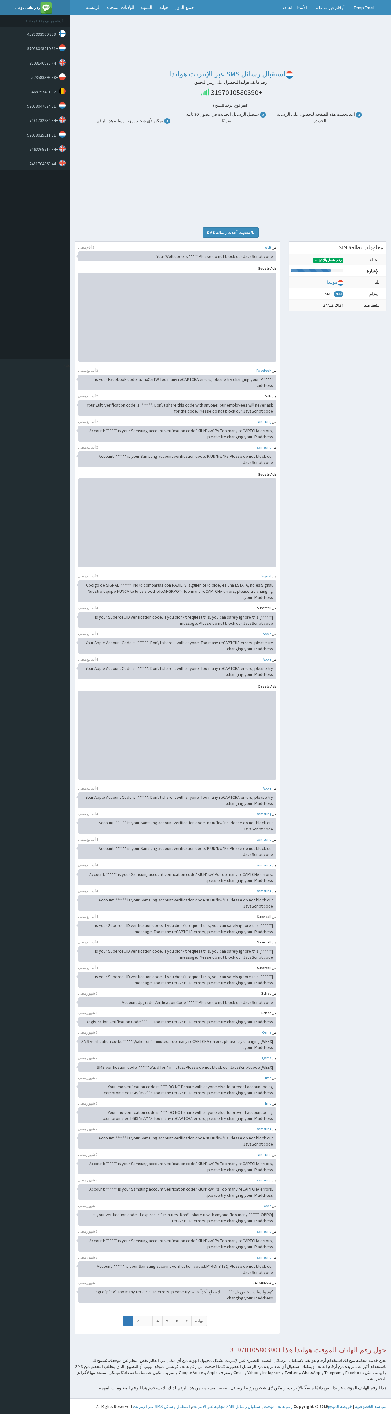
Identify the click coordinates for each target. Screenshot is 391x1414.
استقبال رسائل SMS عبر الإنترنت (161, 1406)
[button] (76, 7)
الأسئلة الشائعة (293, 7)
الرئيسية (93, 7)
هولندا (163, 7)
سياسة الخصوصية (370, 1406)
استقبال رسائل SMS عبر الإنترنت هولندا (227, 74)
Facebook (263, 370)
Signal (266, 576)
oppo (267, 1205)
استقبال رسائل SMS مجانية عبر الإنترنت (226, 1406)
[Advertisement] (34, 264)
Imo (268, 1077)
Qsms (266, 1032)
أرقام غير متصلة (330, 7)
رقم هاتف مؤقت (278, 1406)
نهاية (199, 1320)
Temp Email (364, 7)
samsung (264, 421)
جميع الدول (184, 7)
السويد (146, 7)
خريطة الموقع (340, 1406)
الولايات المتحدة (120, 7)
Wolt (268, 247)
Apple (267, 633)
